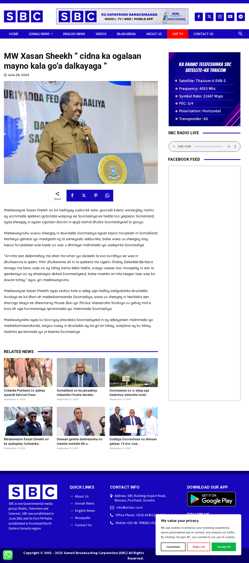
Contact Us (83, 525)
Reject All (199, 546)
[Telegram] (241, 16)
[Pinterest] (96, 195)
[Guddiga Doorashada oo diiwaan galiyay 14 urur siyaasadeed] (134, 421)
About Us (82, 496)
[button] (240, 34)
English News (85, 510)
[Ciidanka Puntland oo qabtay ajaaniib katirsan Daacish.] (28, 372)
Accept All (224, 546)
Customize (173, 546)
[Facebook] (199, 16)
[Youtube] (230, 16)
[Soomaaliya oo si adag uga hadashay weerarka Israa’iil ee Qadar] (134, 372)
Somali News (84, 503)
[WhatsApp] (107, 195)
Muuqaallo (83, 517)
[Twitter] (209, 16)
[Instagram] (220, 16)
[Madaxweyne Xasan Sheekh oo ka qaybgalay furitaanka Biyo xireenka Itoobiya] (28, 421)
